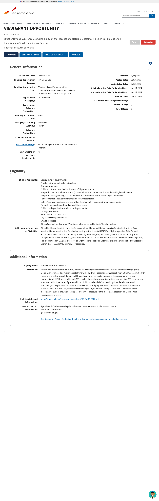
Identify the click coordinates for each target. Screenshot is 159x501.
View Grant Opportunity (31, 28)
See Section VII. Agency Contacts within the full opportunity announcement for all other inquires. (84, 319)
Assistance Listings (25, 144)
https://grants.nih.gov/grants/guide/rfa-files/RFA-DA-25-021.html (70, 299)
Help (139, 11)
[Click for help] (150, 64)
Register (145, 11)
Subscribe (148, 42)
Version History (30, 54)
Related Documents (55, 54)
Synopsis (11, 54)
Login (153, 11)
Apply (135, 42)
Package (76, 54)
